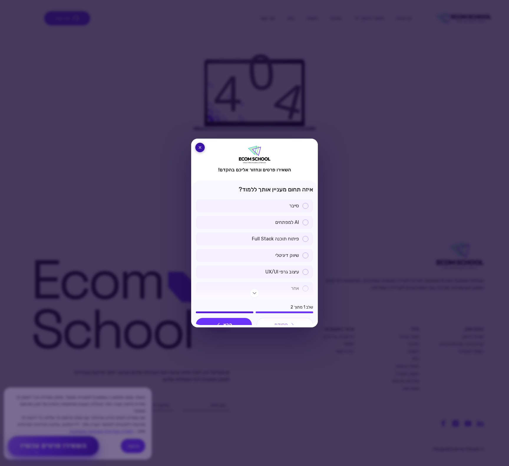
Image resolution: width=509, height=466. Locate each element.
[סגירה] (200, 147)
